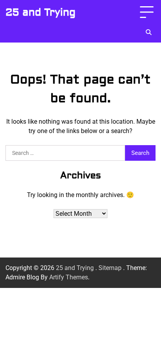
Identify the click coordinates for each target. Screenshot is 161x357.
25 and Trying (40, 12)
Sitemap (110, 268)
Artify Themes (68, 277)
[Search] (148, 32)
